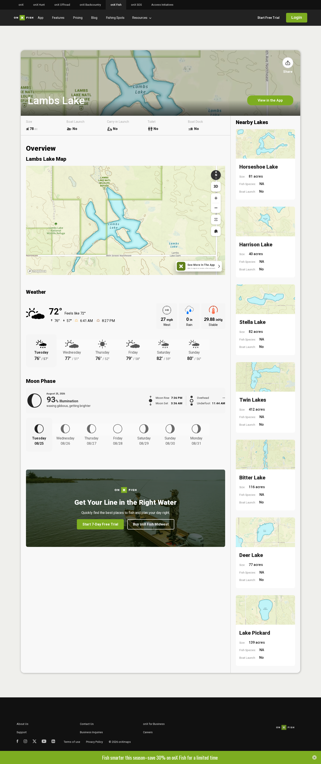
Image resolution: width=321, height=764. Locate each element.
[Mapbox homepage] (37, 271)
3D (216, 186)
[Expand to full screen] (216, 220)
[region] (125, 220)
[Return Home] (216, 231)
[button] (287, 62)
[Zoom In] (216, 198)
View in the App (270, 100)
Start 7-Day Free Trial (100, 524)
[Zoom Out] (216, 208)
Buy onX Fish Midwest (151, 524)
